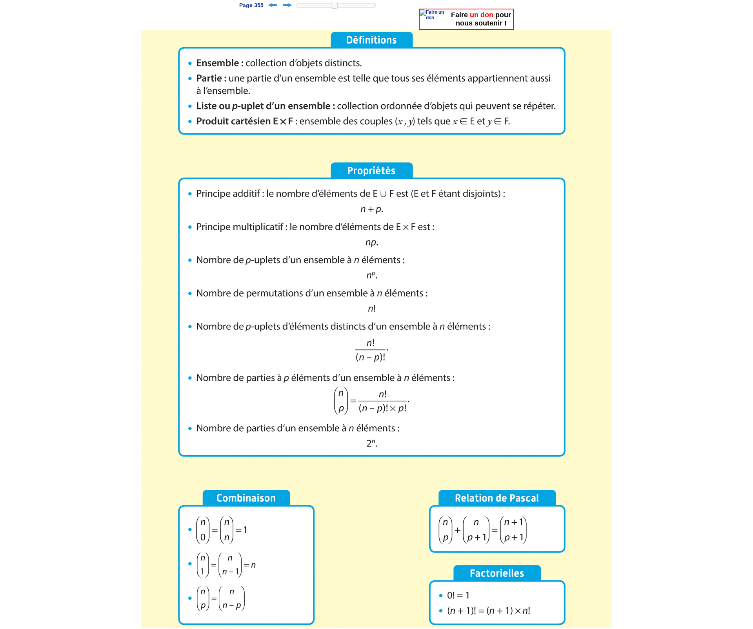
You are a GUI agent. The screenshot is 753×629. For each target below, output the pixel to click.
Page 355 (251, 5)
